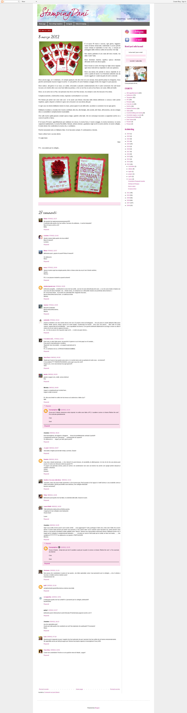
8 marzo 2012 (132, 189)
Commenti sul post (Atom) (51, 692)
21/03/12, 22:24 (65, 410)
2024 (128, 134)
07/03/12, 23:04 (52, 267)
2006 (128, 205)
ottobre (130, 169)
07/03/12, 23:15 (59, 339)
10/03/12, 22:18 (51, 585)
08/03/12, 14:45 (54, 525)
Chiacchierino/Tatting (133, 117)
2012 (128, 164)
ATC (128, 99)
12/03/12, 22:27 (52, 610)
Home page (42, 24)
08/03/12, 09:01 (53, 459)
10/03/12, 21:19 (54, 570)
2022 (128, 139)
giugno (130, 174)
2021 (128, 141)
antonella (46, 320)
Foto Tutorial (130, 119)
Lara (45, 636)
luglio (130, 171)
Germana (46, 570)
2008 (128, 200)
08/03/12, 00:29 (55, 357)
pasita (46, 374)
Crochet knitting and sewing (135, 113)
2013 (128, 161)
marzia (46, 305)
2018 (128, 149)
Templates (130, 97)
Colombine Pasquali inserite (136, 181)
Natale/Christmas (132, 108)
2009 (128, 198)
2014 (128, 159)
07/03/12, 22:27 (52, 218)
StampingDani (53, 410)
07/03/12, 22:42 (53, 235)
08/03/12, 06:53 (52, 374)
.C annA (46, 448)
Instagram (69, 24)
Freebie (129, 122)
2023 (128, 136)
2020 (128, 144)
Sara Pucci (47, 357)
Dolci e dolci (131, 186)
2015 (128, 156)
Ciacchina (47, 650)
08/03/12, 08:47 (53, 448)
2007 (128, 203)
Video (128, 110)
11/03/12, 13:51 (56, 597)
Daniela (46, 459)
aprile (130, 176)
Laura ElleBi (47, 506)
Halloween (130, 95)
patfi (45, 585)
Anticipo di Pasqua (133, 184)
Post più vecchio (115, 689)
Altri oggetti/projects (132, 93)
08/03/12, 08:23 (54, 433)
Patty (45, 495)
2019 (128, 146)
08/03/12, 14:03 (56, 506)
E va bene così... (49, 339)
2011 (128, 193)
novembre (131, 166)
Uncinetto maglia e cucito (134, 115)
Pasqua (129, 124)
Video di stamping (81, 24)
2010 (128, 195)
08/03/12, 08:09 (53, 387)
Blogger (97, 708)
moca (45, 267)
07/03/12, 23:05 (60, 286)
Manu (45, 250)
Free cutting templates (56, 24)
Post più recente (44, 689)
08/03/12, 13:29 (52, 495)
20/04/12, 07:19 (51, 636)
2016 (128, 154)
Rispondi (46, 229)
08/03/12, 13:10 (66, 480)
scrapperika (47, 597)
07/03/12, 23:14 (54, 320)
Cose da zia (130, 104)
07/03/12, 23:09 (53, 305)
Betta (45, 218)
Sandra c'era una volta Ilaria (52, 480)
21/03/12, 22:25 (65, 547)
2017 (128, 151)
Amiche (129, 106)
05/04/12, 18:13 (54, 621)
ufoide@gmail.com (49, 286)
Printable (129, 102)
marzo (130, 179)
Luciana (46, 235)
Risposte (48, 406)
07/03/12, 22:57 (52, 250)
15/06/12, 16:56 (55, 650)
